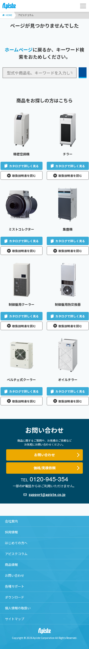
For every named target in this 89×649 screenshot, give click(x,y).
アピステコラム (16, 553)
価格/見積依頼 (45, 467)
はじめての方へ (16, 543)
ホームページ (19, 49)
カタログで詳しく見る (24, 166)
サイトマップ (14, 618)
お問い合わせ (44, 454)
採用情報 (11, 532)
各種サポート (14, 586)
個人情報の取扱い (18, 608)
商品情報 (11, 564)
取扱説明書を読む (24, 175)
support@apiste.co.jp (47, 494)
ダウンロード (14, 597)
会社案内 (11, 521)
